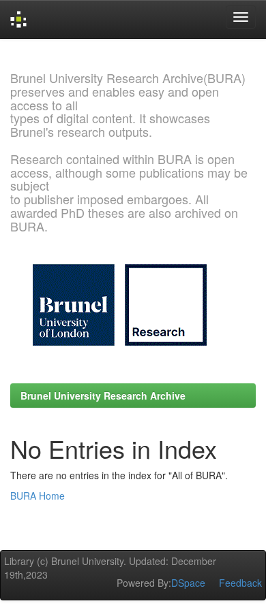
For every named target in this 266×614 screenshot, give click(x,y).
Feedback (240, 582)
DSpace (188, 582)
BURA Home (37, 495)
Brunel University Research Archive (103, 395)
